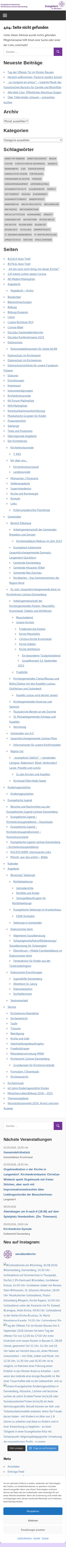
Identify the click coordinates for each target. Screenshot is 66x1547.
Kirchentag (11, 209)
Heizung (26, 194)
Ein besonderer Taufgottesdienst (41, 655)
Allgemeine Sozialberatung (29, 935)
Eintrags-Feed (16, 1471)
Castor (8, 163)
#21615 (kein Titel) (19, 259)
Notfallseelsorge (23, 881)
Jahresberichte (24, 888)
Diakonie (13, 375)
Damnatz (52, 163)
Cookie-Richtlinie (24, 1538)
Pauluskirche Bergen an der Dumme (34, 711)
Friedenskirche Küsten (17, 179)
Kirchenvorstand (29, 209)
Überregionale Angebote (22, 436)
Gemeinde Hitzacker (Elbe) (29, 567)
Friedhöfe (22, 672)
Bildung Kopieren (18, 312)
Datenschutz (15, 342)
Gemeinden (14, 516)
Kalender (13, 863)
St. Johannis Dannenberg (18, 234)
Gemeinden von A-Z (22, 733)
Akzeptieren (33, 1511)
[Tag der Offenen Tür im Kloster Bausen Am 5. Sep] (33, 1352)
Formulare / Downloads (24, 1071)
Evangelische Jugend (16, 173)
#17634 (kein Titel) (19, 264)
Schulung (25, 229)
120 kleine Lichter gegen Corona (27, 274)
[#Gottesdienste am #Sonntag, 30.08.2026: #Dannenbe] (33, 1292)
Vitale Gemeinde (43, 239)
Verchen (28, 239)
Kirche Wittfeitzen (15, 214)
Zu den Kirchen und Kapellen (33, 774)
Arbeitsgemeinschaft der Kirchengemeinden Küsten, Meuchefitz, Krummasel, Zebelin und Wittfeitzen (32, 606)
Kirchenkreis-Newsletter (24, 1013)
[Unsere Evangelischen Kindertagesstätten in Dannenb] (33, 1413)
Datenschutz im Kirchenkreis (25, 360)
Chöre (11, 317)
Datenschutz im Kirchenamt (24, 355)
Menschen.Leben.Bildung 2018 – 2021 (30, 1093)
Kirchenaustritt (19, 1076)
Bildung (12, 307)
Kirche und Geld (19, 1038)
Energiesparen (36, 168)
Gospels (51, 189)
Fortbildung (36, 173)
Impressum (14, 385)
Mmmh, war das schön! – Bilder (29, 857)
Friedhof (37, 179)
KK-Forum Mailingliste (21, 400)
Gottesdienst (12, 194)
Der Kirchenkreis (17, 441)
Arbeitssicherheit (37, 158)
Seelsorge (13, 426)
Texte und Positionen (20, 431)
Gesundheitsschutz (15, 189)
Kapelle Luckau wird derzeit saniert (37, 695)
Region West (11, 229)
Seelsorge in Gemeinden (27, 922)
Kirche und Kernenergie (24, 493)
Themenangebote (18, 1098)
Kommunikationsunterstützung (26, 410)
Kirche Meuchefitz (31, 204)
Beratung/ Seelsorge (22, 875)
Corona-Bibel (15, 327)
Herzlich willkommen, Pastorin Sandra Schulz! (35, 77)
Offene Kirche (47, 219)
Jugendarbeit (40, 194)
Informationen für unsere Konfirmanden (37, 744)
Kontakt (36, 1538)
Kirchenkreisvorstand (26, 467)
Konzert (48, 214)
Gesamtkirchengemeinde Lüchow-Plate (33, 738)
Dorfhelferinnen (22, 993)
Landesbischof (13, 219)
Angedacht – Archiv (22, 290)
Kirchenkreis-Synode (18, 1229)
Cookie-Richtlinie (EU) (20, 322)
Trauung (15, 1028)
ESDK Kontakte (25, 916)
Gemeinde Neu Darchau (27, 572)
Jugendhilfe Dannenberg (27, 978)
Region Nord (25, 224)
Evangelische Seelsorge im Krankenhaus (37, 909)
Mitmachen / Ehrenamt (24, 478)
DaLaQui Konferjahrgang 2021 (26, 337)
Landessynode (21, 472)
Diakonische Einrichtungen (26, 972)
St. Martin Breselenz (45, 234)
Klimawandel (34, 214)
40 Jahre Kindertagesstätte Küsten (28, 1088)
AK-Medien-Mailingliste (21, 279)
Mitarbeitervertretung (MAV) (27, 1053)
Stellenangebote (20, 483)
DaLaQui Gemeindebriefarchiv (25, 332)
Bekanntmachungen (20, 302)
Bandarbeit (14, 297)
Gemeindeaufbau (40, 184)
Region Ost (40, 224)
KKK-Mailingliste (17, 405)
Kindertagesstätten (19, 787)
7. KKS (17, 454)
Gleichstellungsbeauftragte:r (27, 1043)
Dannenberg (11, 168)
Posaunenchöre (17, 420)
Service (12, 1007)
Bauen (52, 158)
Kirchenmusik (51, 204)
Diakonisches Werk (21, 929)
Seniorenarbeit (19, 1000)
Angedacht (14, 284)
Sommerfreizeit (42, 229)
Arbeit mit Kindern (15, 158)
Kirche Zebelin (27, 644)
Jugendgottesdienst (16, 199)
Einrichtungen (16, 380)
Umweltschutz (13, 239)
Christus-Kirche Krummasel (30, 163)
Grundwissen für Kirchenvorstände (33, 1065)
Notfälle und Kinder (27, 893)
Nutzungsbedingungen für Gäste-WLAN (33, 348)
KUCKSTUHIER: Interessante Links (30, 852)
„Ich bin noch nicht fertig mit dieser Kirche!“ (34, 269)
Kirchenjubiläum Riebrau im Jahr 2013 (39, 541)
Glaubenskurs (37, 189)
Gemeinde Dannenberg (27, 562)
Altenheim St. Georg (25, 983)
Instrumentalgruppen (20, 390)
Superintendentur (20, 488)
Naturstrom (30, 219)
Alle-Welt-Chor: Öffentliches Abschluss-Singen (34, 92)
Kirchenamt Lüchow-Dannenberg (30, 1058)
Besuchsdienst (24, 617)
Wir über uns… (19, 460)
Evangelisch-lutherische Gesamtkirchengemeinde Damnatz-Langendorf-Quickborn (30, 552)
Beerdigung (17, 1033)
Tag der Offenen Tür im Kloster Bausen (31, 72)
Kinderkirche (12, 204)
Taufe (13, 1023)
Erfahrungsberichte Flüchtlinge (31, 510)
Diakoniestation (22, 989)
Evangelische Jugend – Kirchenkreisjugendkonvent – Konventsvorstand (23, 832)
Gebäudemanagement (16, 184)
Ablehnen (33, 1520)
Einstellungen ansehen (33, 1529)
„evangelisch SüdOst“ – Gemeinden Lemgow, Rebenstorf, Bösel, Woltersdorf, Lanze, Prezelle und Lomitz (33, 763)
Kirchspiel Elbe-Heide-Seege (29, 780)
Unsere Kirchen (25, 622)
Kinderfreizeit (37, 199)
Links (13, 503)
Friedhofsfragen (19, 1048)
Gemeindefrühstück (17, 1152)
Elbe (23, 168)
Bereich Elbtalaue (20, 523)
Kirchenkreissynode (19, 395)
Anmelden (14, 1466)
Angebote (13, 868)
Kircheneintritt (19, 1018)
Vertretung (19, 727)
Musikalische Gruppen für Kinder (27, 416)
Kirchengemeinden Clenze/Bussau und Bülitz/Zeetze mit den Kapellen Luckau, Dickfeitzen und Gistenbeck (34, 683)
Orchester (10, 224)
